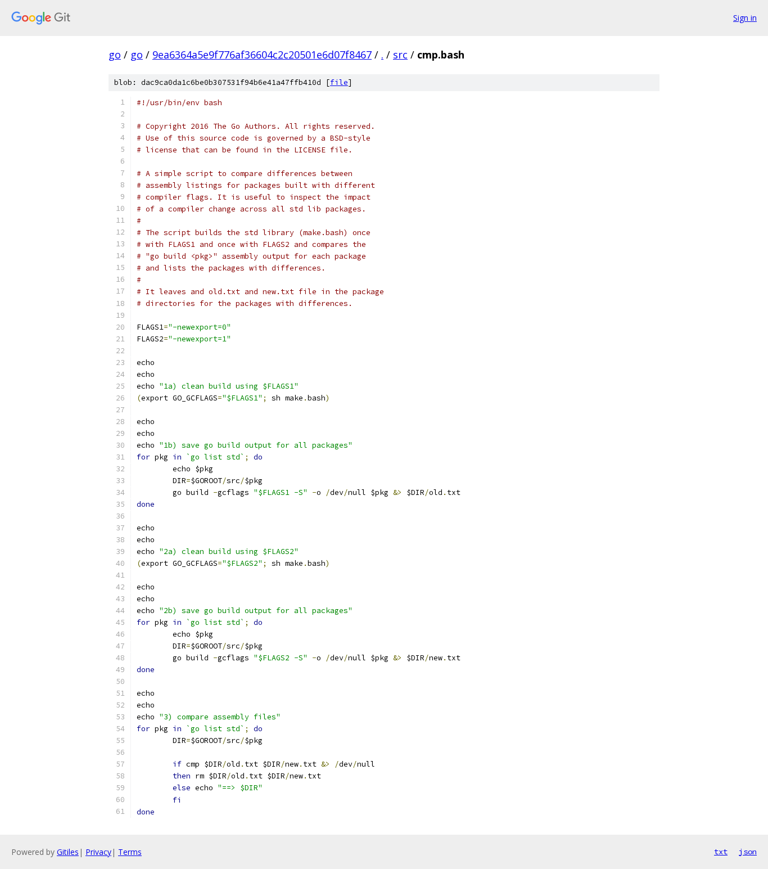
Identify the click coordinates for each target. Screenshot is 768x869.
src (400, 54)
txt (721, 852)
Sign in (745, 17)
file (339, 82)
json (748, 852)
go (115, 54)
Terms (130, 852)
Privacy (98, 852)
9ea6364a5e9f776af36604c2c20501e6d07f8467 (262, 54)
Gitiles (68, 852)
